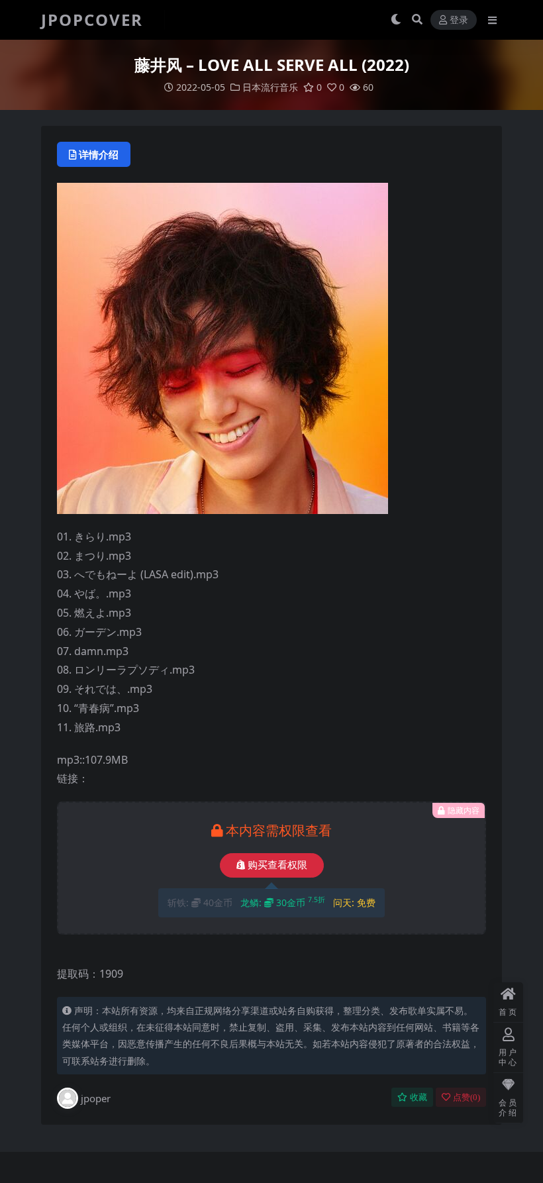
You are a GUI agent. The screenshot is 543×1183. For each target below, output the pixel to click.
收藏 (418, 1097)
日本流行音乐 (270, 87)
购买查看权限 (277, 865)
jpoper (96, 1098)
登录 (459, 20)
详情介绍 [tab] (99, 154)
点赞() (466, 1097)
